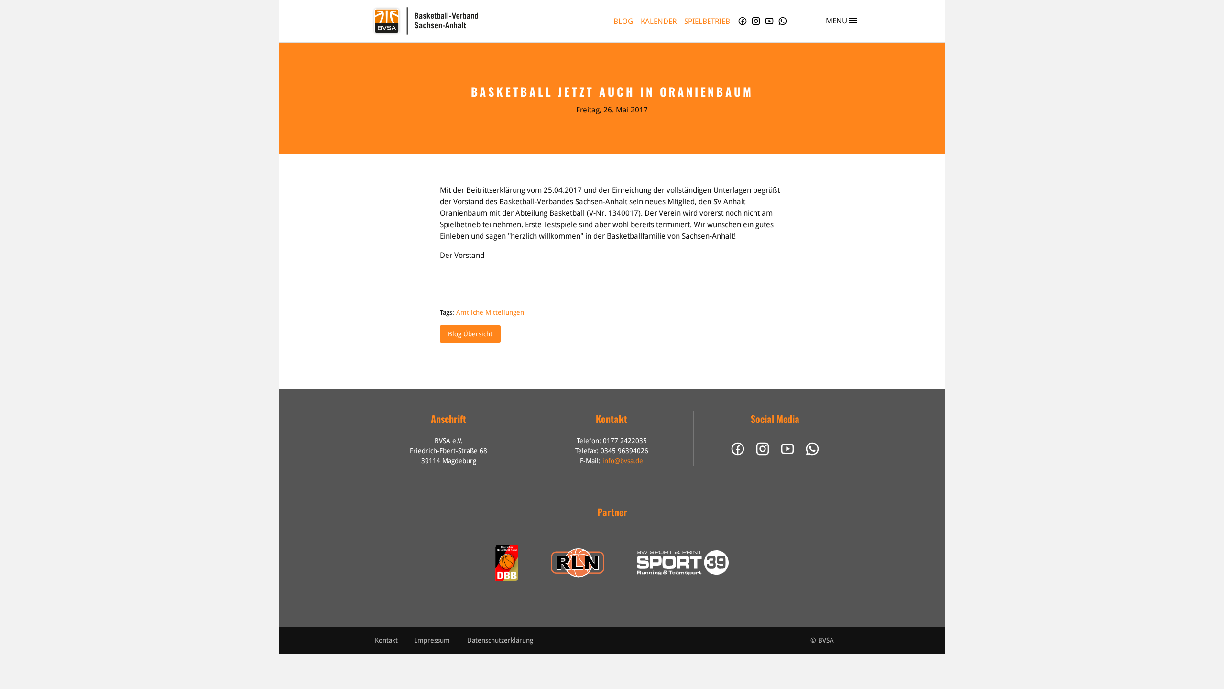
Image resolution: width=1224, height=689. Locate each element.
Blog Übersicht (470, 334)
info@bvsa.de (622, 461)
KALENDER (659, 21)
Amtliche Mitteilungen (490, 312)
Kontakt (386, 640)
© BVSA (822, 640)
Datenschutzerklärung (500, 640)
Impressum (432, 640)
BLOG (623, 21)
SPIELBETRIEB (707, 21)
